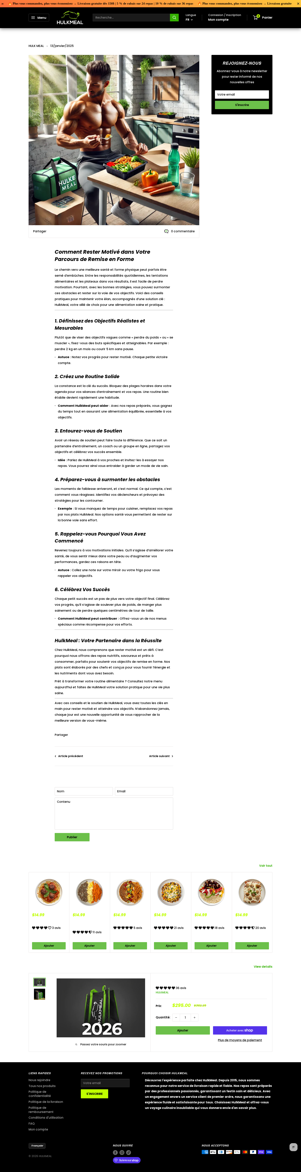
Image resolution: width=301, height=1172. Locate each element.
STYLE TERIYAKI (206, 922)
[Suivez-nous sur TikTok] (227, 135)
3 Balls (38, 922)
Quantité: (163, 1017)
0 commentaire (183, 231)
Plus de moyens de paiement (240, 1040)
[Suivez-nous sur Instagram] (220, 135)
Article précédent (70, 756)
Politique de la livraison (46, 1102)
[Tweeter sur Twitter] (65, 231)
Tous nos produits (42, 1086)
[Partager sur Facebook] (52, 231)
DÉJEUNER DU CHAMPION (83, 924)
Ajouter (49, 946)
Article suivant (159, 756)
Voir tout (266, 866)
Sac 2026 (167, 980)
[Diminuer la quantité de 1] (176, 1017)
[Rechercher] (174, 17)
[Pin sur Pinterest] (58, 231)
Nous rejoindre (39, 1080)
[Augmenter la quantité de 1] (194, 1017)
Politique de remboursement (41, 1110)
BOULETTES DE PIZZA (250, 922)
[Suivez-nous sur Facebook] (213, 135)
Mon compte (218, 19)
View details (263, 967)
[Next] (272, 912)
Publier (72, 837)
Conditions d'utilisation (46, 1118)
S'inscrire (242, 105)
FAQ (32, 1123)
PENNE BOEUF (123, 922)
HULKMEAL (162, 992)
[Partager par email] (72, 231)
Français (37, 1145)
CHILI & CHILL (163, 922)
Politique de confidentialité (40, 1094)
